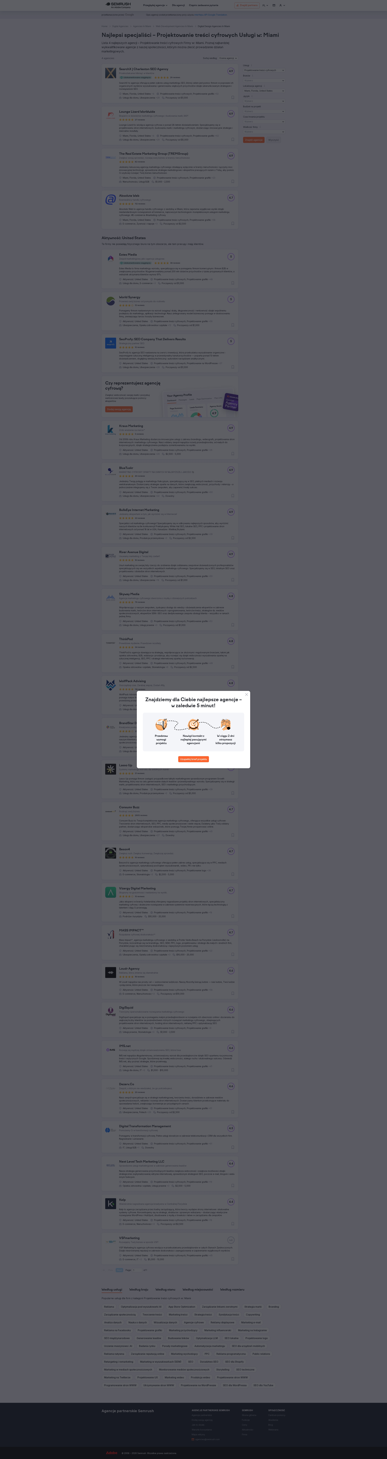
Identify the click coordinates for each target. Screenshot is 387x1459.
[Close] (246, 694)
